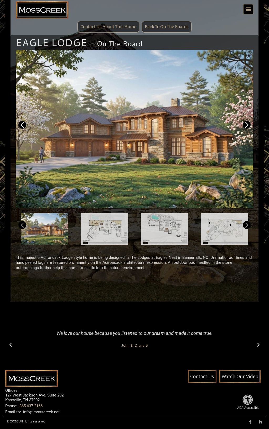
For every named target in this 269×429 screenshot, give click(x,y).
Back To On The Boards (167, 26)
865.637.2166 (31, 406)
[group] (134, 129)
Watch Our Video (239, 376)
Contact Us (202, 376)
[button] (248, 9)
